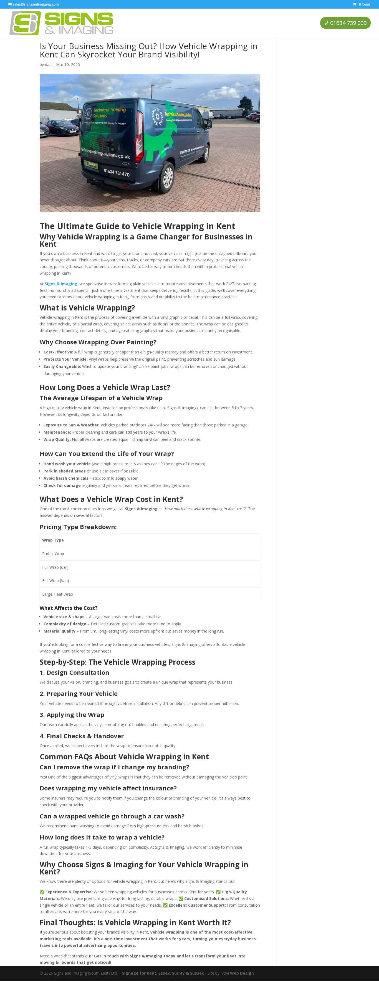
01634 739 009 (348, 23)
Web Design (242, 973)
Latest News (261, 23)
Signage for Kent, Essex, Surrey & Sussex (163, 973)
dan (48, 64)
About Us (163, 23)
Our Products (194, 23)
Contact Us (294, 23)
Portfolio (231, 23)
